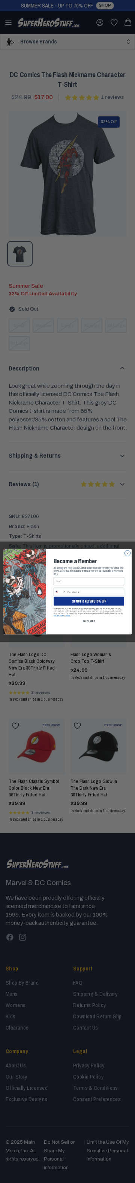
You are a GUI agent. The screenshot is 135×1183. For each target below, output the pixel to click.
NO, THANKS (89, 620)
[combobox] (60, 591)
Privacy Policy (59, 615)
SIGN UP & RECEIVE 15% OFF (89, 601)
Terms (68, 615)
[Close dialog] (127, 553)
